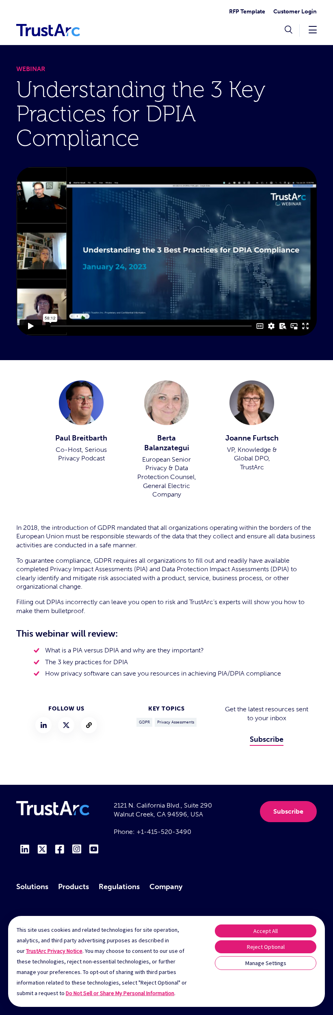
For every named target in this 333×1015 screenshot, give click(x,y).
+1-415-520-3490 (163, 832)
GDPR (144, 722)
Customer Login (295, 11)
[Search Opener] (288, 30)
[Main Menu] (313, 29)
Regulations (119, 886)
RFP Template (247, 11)
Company (165, 886)
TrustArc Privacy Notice (54, 951)
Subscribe (266, 739)
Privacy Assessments (175, 722)
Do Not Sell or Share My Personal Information (120, 993)
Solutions (32, 886)
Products (73, 886)
